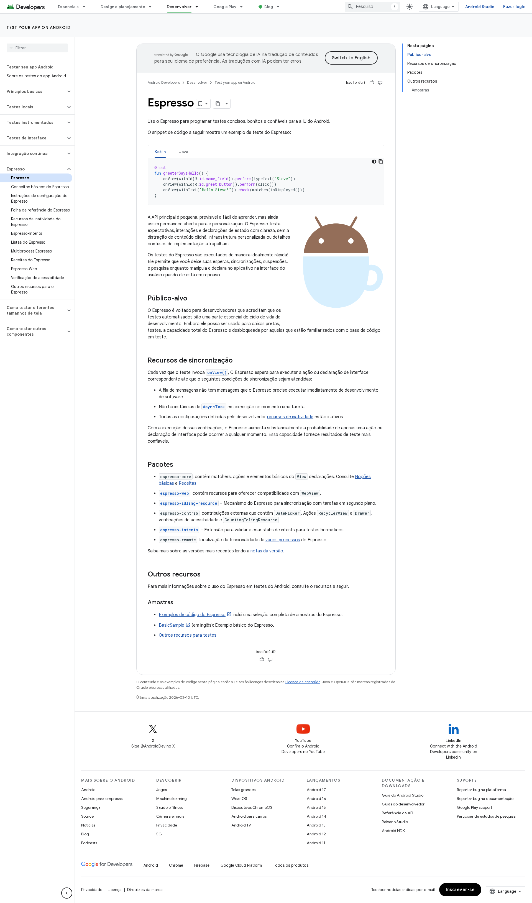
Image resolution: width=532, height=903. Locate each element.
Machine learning (171, 798)
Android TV (241, 825)
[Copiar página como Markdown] (218, 103)
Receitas (187, 483)
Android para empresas (101, 798)
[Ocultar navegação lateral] (66, 893)
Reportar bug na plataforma (481, 789)
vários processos (282, 540)
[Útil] (372, 82)
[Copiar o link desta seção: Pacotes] (178, 465)
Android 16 (316, 798)
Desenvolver (179, 6)
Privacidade (166, 825)
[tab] (160, 151)
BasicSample (171, 625)
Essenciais (68, 6)
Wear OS (239, 798)
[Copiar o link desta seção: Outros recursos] (206, 575)
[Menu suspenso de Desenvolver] (199, 6)
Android (88, 789)
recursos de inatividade (290, 417)
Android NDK (393, 830)
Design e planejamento (123, 6)
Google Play (225, 6)
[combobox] (372, 7)
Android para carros (249, 816)
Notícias (88, 825)
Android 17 (316, 789)
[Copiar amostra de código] (380, 161)
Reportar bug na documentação (485, 798)
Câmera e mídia (170, 816)
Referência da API (397, 812)
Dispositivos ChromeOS (251, 807)
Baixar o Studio (395, 821)
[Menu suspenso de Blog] (280, 6)
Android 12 (316, 833)
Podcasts (89, 842)
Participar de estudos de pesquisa (486, 816)
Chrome (176, 865)
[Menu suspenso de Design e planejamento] (152, 6)
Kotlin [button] (160, 151)
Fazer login (514, 6)
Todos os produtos (290, 865)
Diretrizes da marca (145, 889)
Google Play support (474, 807)
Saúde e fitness (169, 807)
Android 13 (316, 825)
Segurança (91, 807)
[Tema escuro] (374, 161)
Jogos (161, 789)
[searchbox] (37, 48)
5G (159, 833)
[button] (33, 91)
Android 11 (316, 842)
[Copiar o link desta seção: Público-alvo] (192, 298)
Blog (268, 6)
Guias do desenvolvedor (403, 804)
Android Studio (480, 6)
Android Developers (164, 82)
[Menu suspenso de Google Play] (243, 6)
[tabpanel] (266, 181)
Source (87, 816)
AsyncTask (214, 406)
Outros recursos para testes (187, 635)
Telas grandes (243, 789)
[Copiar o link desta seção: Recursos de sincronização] (238, 361)
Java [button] (183, 151)
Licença (115, 889)
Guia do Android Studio (402, 795)
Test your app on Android (38, 27)
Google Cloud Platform (241, 865)
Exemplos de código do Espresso (192, 615)
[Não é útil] (380, 82)
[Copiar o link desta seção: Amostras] (178, 603)
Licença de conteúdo (302, 682)
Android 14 (316, 816)
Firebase (201, 865)
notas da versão (266, 551)
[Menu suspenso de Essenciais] (86, 6)
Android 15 (316, 807)
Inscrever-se (460, 889)
